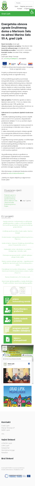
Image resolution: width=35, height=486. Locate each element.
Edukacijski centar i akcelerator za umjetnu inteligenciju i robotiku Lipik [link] (17, 250)
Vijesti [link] (16, 6)
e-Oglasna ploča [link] (29, 8)
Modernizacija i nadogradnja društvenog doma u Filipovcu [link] (17, 238)
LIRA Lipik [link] (5, 445)
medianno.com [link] (18, 469)
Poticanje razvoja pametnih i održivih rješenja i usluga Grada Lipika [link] (17, 256)
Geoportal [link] (5, 448)
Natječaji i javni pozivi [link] (26, 6)
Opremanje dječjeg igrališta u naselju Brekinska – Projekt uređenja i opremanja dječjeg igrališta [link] (17, 282)
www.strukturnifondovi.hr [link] (16, 173)
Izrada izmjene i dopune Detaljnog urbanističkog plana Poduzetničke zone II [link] (17, 244)
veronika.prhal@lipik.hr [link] (11, 58)
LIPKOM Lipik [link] (6, 443)
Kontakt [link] (19, 8)
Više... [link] (3, 434)
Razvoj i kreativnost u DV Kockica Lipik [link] (17, 277)
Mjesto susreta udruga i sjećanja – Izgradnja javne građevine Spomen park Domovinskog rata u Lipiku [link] (17, 263)
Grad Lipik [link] (5, 14)
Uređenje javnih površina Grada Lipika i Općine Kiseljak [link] (17, 232)
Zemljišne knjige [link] (8, 450)
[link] (32, 12)
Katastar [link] (4, 452)
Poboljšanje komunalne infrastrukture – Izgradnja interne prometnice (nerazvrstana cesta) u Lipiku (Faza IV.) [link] (17, 271)
